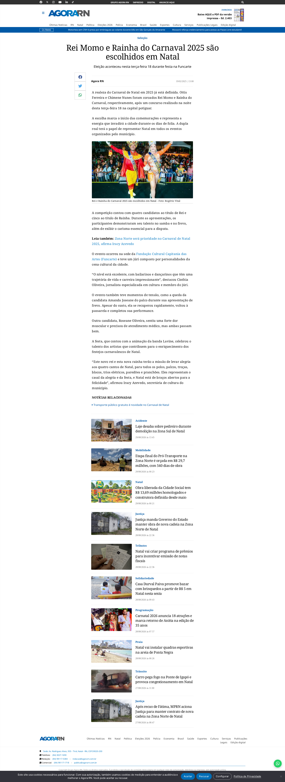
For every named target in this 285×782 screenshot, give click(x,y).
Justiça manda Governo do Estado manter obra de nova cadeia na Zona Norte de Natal (164, 524)
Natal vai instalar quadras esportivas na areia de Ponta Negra (164, 649)
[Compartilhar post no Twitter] (80, 86)
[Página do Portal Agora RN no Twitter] (49, 2)
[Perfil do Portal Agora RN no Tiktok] (74, 2)
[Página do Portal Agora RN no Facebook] (43, 2)
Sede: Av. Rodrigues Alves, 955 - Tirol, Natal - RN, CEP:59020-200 (72, 751)
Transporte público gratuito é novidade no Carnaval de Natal (131, 405)
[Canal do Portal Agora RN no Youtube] (62, 2)
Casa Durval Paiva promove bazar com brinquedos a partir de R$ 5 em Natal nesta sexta (163, 589)
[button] (44, 13)
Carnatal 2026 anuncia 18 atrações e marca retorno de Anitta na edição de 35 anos (164, 620)
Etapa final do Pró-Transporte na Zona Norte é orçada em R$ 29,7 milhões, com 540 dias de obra (161, 460)
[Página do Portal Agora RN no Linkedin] (68, 2)
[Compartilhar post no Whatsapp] (80, 95)
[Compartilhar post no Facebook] (80, 77)
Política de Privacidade (247, 776)
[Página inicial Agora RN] (52, 739)
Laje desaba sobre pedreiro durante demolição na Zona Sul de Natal (163, 428)
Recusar (204, 776)
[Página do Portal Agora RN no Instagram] (55, 2)
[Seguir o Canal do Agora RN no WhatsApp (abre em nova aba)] (278, 763)
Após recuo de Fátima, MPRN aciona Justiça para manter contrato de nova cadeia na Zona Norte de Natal (164, 711)
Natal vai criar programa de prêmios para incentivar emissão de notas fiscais (164, 556)
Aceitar (188, 776)
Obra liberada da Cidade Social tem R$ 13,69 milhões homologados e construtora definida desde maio (163, 492)
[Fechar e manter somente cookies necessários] (281, 776)
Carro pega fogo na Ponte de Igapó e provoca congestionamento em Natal (164, 679)
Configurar (222, 776)
